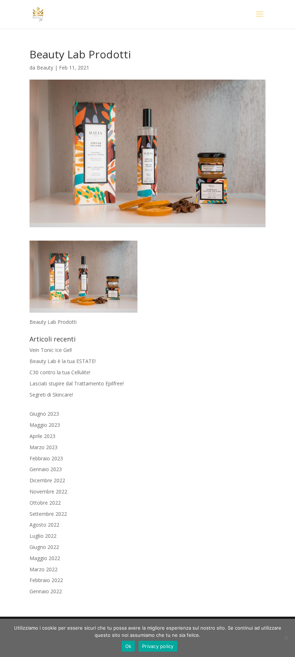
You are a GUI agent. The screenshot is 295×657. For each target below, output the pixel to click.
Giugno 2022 (44, 547)
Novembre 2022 (48, 491)
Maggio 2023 (45, 424)
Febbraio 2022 (46, 580)
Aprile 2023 (42, 436)
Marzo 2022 (44, 569)
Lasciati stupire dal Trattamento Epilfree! (77, 383)
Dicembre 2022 (47, 480)
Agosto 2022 (44, 524)
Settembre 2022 (48, 513)
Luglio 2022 (43, 535)
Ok (128, 646)
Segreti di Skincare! (51, 394)
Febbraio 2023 (46, 458)
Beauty (45, 67)
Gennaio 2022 (46, 591)
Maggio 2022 (45, 558)
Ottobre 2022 (45, 502)
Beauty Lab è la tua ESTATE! (63, 361)
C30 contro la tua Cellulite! (60, 372)
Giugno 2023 (44, 413)
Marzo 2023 (44, 447)
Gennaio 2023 (46, 469)
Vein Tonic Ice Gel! (51, 350)
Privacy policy (158, 646)
